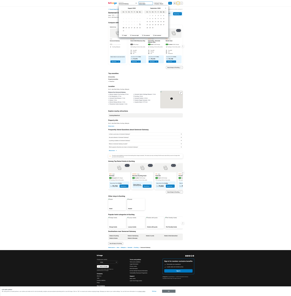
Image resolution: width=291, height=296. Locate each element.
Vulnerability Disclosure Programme (138, 273)
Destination (121, 2)
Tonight (125, 35)
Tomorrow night (135, 35)
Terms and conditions (135, 261)
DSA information (134, 268)
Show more (111, 126)
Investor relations (101, 280)
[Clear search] (136, 3)
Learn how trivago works (136, 280)
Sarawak (130, 247)
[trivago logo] (112, 3)
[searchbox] (128, 4)
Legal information (134, 264)
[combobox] (128, 3)
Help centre (132, 278)
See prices (176, 13)
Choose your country (102, 259)
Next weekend (158, 35)
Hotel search (111, 247)
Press (98, 282)
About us (99, 276)
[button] (128, 3)
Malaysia (123, 247)
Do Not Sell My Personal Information (139, 270)
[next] (166, 8)
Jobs (98, 278)
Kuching (136, 247)
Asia (118, 247)
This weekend (147, 35)
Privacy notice (133, 266)
